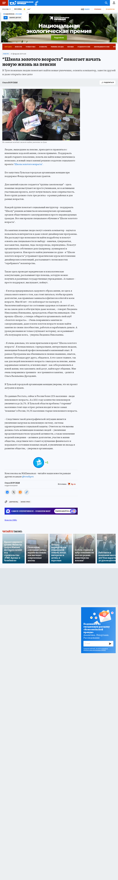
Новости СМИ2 (11, 520)
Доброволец (13, 502)
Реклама (97, 9)
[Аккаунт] (114, 3)
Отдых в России (83, 47)
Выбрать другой (15, 17)
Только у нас (30, 47)
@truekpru (28, 476)
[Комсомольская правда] (21, 3)
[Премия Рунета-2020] (35, 3)
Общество (6, 53)
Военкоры (43, 47)
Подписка (110, 9)
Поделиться (109, 82)
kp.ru (73, 484)
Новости (18, 47)
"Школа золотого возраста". (28, 164)
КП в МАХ (70, 47)
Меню (4, 3)
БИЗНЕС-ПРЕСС (25, 502)
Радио (87, 9)
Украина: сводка (57, 47)
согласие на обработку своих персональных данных (95, 649)
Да (5, 17)
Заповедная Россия (101, 47)
